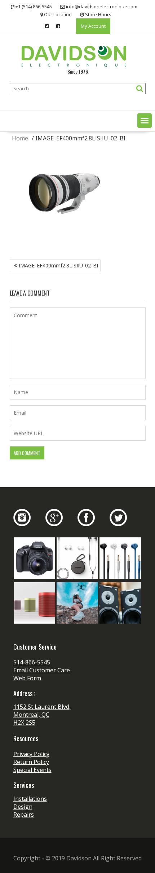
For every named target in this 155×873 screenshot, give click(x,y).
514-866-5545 (31, 662)
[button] (144, 120)
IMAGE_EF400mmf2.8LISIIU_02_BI (58, 265)
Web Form (27, 678)
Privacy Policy (31, 754)
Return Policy (31, 762)
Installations (30, 799)
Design (22, 807)
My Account (93, 26)
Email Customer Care (41, 670)
